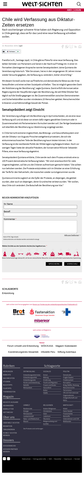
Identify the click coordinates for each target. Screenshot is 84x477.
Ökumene (46, 419)
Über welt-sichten (11, 423)
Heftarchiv (8, 412)
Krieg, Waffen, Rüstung (71, 385)
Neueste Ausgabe (10, 402)
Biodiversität (27, 409)
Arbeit (65, 409)
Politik (66, 371)
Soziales (47, 371)
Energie (26, 411)
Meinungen (8, 371)
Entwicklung (8, 293)
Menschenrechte (69, 388)
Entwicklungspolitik (30, 377)
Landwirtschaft (28, 416)
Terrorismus (67, 390)
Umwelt (26, 405)
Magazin (8, 397)
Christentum (47, 411)
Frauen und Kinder (49, 385)
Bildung (46, 377)
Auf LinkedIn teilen (76, 47)
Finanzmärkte (68, 414)
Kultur (45, 390)
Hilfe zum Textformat (71, 235)
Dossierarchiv (9, 446)
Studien (6, 381)
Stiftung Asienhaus (66, 351)
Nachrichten (9, 378)
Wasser (25, 421)
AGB (50, 459)
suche (79, 4)
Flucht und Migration (50, 383)
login (77, 10)
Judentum (46, 416)
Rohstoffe (66, 416)
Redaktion (7, 426)
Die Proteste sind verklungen (33, 429)
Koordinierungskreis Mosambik (23, 351)
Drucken (80, 47)
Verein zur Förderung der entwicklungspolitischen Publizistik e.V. (55, 304)
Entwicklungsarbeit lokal (31, 375)
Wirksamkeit (27, 388)
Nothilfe (26, 385)
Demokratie (67, 375)
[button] (11, 51)
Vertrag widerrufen (39, 459)
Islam (45, 414)
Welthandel (67, 421)
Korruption (67, 383)
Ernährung (47, 380)
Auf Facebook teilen (63, 47)
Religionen (48, 405)
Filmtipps (7, 388)
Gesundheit (47, 388)
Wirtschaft (68, 405)
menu (5, 4)
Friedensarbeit (68, 380)
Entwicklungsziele (29, 380)
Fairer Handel (67, 411)
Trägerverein (9, 429)
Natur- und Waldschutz (31, 419)
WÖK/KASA (47, 345)
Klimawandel (27, 414)
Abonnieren (8, 405)
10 (78, 254)
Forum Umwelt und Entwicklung (23, 345)
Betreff (7, 211)
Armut (45, 375)
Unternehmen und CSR (71, 419)
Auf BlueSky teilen (71, 47)
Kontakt (77, 459)
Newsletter (8, 409)
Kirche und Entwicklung (31, 383)
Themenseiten (9, 392)
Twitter (8, 458)
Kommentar (9, 219)
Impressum (68, 459)
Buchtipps (7, 385)
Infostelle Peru (48, 351)
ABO (69, 10)
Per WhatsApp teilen (67, 47)
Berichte (7, 375)
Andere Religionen (49, 409)
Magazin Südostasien (66, 345)
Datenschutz (26, 459)
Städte (45, 393)
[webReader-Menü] (3, 51)
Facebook (4, 458)
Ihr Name (8, 204)
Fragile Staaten (68, 377)
